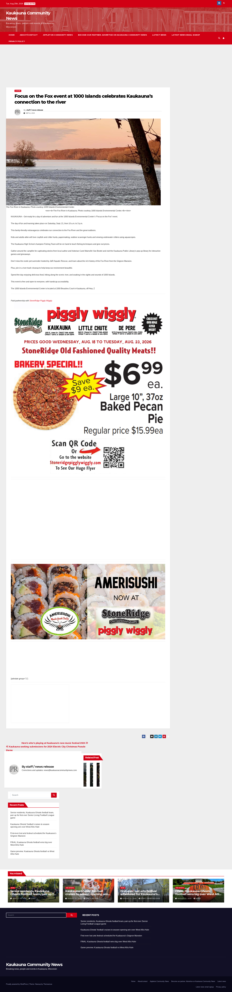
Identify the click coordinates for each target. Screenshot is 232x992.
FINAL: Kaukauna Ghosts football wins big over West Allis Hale (198, 894)
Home (11, 35)
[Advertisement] (78, 69)
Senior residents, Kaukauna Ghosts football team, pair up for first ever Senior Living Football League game (32, 815)
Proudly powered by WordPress (17, 984)
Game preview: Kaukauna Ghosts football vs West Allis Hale (107, 947)
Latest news (159, 35)
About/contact (29, 35)
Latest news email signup (186, 35)
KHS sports (70, 887)
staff (33, 898)
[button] (219, 38)
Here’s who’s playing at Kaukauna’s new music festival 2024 (54, 743)
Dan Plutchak (92, 898)
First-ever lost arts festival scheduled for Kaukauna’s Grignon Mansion (138, 894)
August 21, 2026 (75, 898)
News (13, 887)
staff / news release (34, 110)
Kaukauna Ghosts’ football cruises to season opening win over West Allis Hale (86, 894)
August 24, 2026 (20, 898)
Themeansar (47, 984)
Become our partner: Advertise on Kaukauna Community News (112, 35)
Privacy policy (17, 41)
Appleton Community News (58, 35)
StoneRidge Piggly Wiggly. (40, 301)
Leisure (18, 90)
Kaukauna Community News (34, 964)
